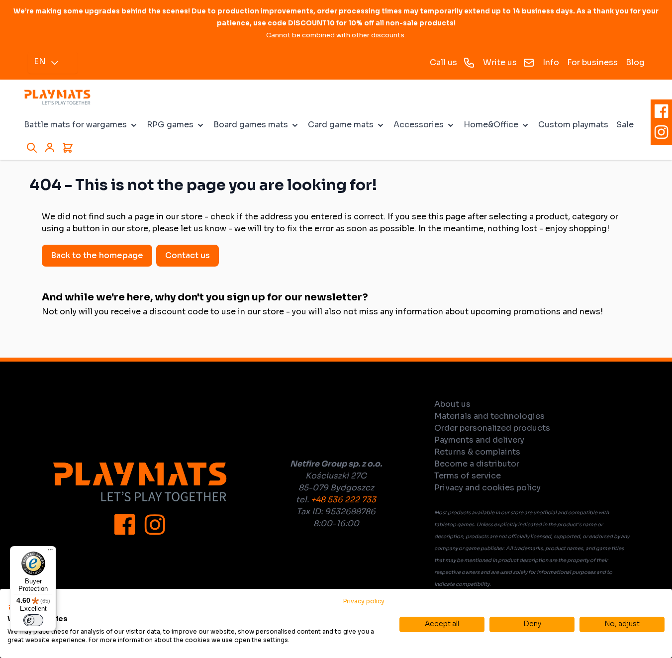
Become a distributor (476, 464)
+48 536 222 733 (343, 499)
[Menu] (50, 552)
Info (551, 62)
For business (592, 62)
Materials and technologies (489, 416)
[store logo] (57, 97)
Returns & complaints (477, 452)
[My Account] (50, 148)
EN (40, 61)
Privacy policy (363, 601)
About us (452, 404)
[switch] (33, 620)
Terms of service (467, 475)
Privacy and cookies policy (487, 487)
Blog (635, 62)
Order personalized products (492, 428)
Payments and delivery (479, 440)
